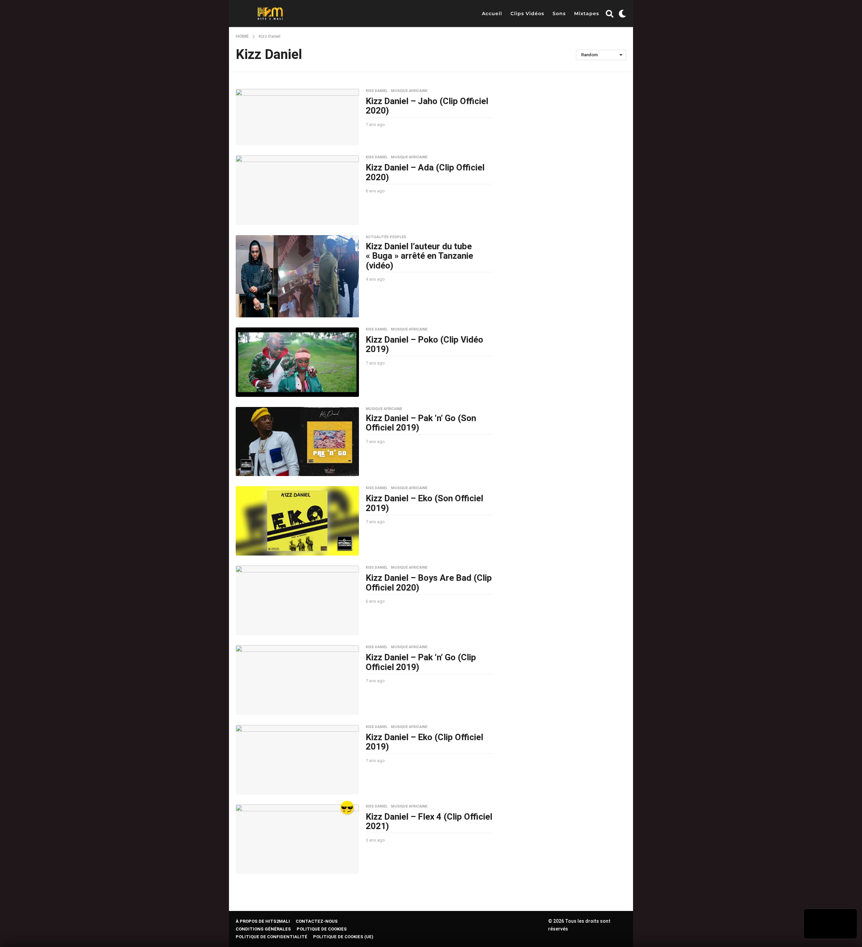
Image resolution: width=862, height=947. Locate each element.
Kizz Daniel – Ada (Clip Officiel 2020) (425, 172)
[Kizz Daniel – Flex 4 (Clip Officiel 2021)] (297, 839)
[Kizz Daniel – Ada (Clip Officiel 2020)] (297, 190)
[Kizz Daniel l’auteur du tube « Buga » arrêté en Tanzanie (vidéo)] (297, 276)
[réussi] (347, 807)
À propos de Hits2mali (263, 921)
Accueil (492, 13)
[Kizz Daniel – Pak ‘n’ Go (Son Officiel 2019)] (297, 441)
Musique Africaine (409, 91)
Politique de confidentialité (271, 936)
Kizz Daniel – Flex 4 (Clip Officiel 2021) (429, 821)
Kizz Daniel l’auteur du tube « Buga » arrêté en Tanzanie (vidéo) (419, 256)
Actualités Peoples (386, 237)
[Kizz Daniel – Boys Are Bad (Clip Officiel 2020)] (297, 600)
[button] (610, 13)
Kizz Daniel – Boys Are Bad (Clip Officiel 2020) (429, 583)
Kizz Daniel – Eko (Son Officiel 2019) (424, 503)
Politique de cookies (322, 929)
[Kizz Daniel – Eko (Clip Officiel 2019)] (297, 759)
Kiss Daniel (377, 91)
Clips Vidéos (527, 13)
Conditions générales (263, 929)
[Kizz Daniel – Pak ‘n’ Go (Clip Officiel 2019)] (297, 680)
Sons (559, 13)
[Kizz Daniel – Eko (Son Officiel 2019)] (297, 521)
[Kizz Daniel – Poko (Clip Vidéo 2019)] (297, 362)
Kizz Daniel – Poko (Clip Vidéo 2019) (424, 344)
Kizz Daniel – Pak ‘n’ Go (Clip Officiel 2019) (421, 662)
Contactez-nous (317, 921)
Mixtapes (586, 13)
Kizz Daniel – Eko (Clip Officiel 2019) (424, 742)
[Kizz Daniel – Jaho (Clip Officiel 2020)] (297, 117)
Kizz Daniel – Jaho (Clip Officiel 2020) (427, 106)
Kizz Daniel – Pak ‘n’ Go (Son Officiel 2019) (421, 423)
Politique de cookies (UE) (343, 936)
